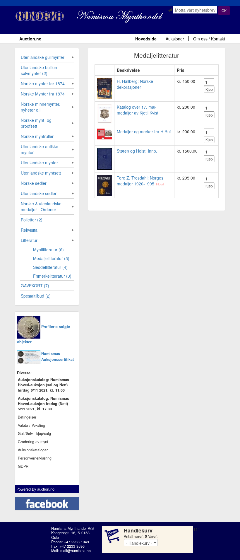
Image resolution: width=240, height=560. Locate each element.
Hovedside (146, 38)
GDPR (23, 466)
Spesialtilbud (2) (36, 296)
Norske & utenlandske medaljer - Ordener (41, 206)
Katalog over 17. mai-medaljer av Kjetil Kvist (137, 110)
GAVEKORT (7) (35, 285)
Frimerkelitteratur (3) (52, 276)
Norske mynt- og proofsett (36, 123)
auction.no (45, 489)
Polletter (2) (31, 220)
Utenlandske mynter (39, 162)
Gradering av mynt (33, 441)
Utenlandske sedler (38, 193)
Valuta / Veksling (31, 425)
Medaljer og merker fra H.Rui (144, 131)
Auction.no (30, 38)
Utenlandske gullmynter (42, 57)
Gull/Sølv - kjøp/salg (34, 433)
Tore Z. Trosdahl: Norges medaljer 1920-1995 (140, 181)
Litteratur (29, 240)
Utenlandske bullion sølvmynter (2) (39, 70)
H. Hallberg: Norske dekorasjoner (135, 84)
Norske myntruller (37, 136)
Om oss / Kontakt (209, 38)
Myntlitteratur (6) (48, 249)
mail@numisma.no (75, 550)
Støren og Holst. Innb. (137, 151)
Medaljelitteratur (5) (51, 258)
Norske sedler (34, 183)
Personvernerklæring (35, 458)
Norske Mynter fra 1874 (43, 94)
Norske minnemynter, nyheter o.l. (40, 107)
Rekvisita (29, 230)
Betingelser (27, 417)
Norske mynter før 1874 (43, 83)
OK (224, 10)
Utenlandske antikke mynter (39, 149)
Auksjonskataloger (33, 450)
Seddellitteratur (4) (50, 267)
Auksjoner (175, 38)
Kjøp (209, 89)
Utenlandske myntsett (41, 173)
